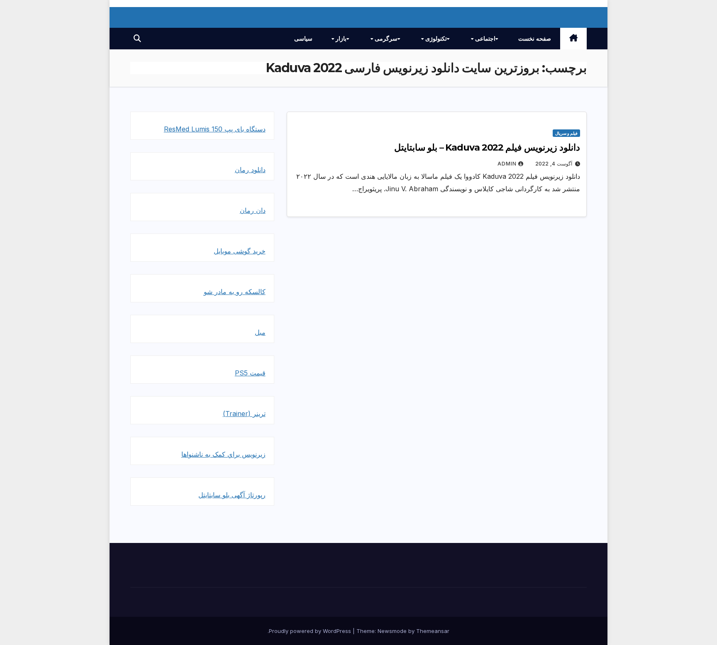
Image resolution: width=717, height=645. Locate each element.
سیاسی (303, 38)
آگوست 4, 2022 (553, 164)
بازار (340, 38)
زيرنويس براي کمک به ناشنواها (223, 454)
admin (507, 164)
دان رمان (253, 210)
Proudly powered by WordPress (311, 631)
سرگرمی (385, 38)
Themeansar (432, 631)
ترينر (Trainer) (244, 413)
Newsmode (392, 631)
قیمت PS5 (250, 373)
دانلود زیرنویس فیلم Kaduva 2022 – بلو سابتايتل (487, 147)
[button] (137, 38)
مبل (260, 332)
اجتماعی (484, 38)
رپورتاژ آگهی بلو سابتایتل (232, 495)
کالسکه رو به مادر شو (235, 291)
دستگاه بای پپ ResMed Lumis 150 (215, 129)
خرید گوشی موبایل (240, 251)
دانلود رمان (250, 170)
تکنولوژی (435, 38)
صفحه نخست (534, 38)
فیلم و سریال (566, 133)
